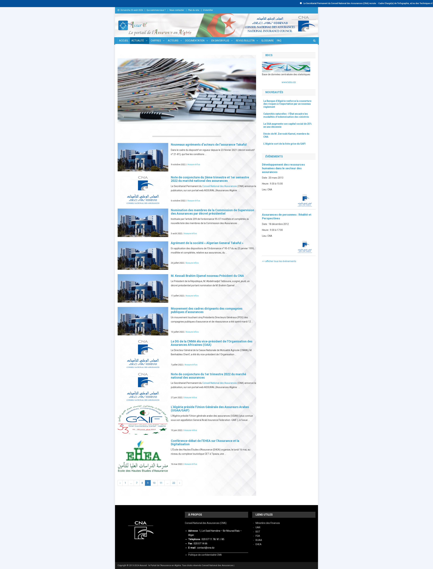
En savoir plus (220, 40)
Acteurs (173, 40)
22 (173, 483)
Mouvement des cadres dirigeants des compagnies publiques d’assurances (206, 310)
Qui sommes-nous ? (156, 10)
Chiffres (156, 40)
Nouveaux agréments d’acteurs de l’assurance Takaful (209, 144)
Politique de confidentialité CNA (205, 554)
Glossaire (267, 40)
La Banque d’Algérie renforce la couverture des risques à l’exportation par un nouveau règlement (287, 104)
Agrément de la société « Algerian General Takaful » (207, 243)
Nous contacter (176, 10)
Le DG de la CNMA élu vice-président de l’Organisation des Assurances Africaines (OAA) (211, 343)
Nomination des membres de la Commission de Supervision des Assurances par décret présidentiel (212, 211)
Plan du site (193, 10)
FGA (258, 536)
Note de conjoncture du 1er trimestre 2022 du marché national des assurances (208, 375)
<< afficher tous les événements (279, 261)
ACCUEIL (123, 40)
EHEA (258, 544)
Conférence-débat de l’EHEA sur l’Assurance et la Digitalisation (205, 442)
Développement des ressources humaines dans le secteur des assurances (283, 168)
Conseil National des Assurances (219, 186)
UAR (258, 527)
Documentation (194, 40)
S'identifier (208, 10)
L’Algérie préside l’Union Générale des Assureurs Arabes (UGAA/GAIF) (210, 408)
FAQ (279, 40)
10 (154, 483)
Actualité (137, 40)
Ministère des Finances (268, 523)
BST (258, 531)
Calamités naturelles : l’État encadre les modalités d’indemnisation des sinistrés (286, 115)
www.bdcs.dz (289, 82)
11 (161, 483)
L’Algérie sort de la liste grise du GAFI (284, 143)
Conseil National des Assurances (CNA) (205, 523)
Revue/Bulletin (245, 40)
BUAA (259, 540)
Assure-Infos (193, 164)
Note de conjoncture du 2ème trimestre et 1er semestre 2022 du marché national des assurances (210, 179)
